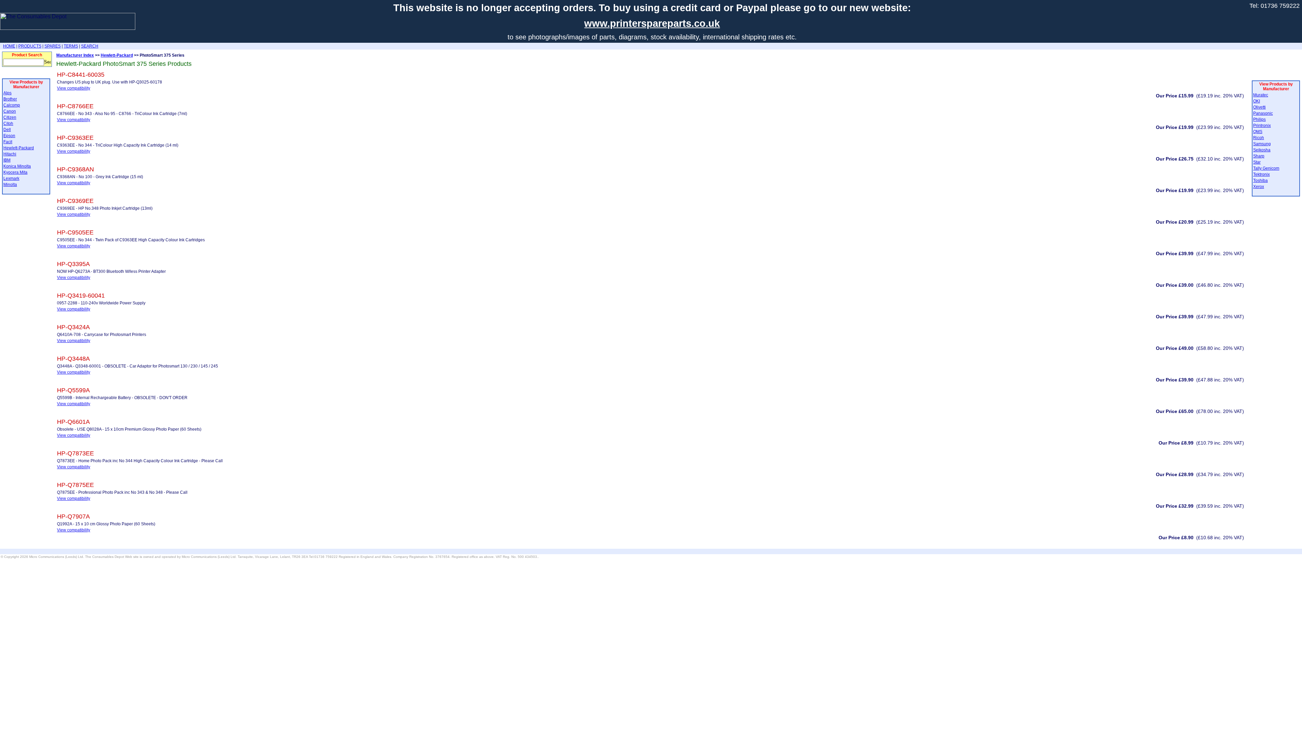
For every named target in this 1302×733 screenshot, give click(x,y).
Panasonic (1263, 113)
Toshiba (1260, 180)
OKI (1256, 101)
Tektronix (1261, 174)
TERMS (71, 46)
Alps (7, 93)
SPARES (52, 46)
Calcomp (11, 105)
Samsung (1262, 144)
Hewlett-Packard (18, 148)
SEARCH (89, 46)
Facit (7, 141)
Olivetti (1259, 107)
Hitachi (9, 154)
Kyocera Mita (15, 172)
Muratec (1260, 95)
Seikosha (1261, 150)
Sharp (1258, 156)
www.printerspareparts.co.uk (652, 23)
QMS (1257, 131)
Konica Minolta (17, 166)
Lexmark (11, 178)
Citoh (8, 123)
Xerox (1258, 186)
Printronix (1262, 125)
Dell (7, 129)
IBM (7, 160)
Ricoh (1258, 137)
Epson (9, 135)
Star (1257, 162)
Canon (9, 111)
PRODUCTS (29, 46)
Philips (1259, 119)
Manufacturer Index (75, 55)
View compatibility (73, 88)
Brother (10, 99)
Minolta (10, 184)
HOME (9, 46)
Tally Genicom (1266, 168)
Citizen (9, 117)
